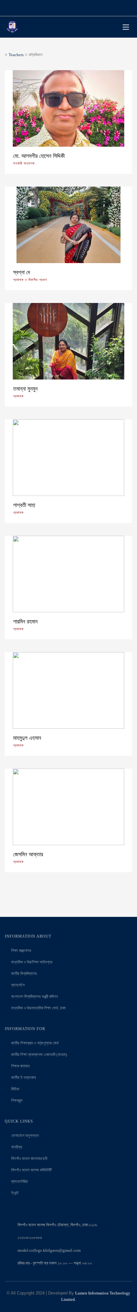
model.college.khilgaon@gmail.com (49, 1250)
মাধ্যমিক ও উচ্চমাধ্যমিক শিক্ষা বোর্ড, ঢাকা (38, 1008)
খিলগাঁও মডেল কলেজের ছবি (29, 1158)
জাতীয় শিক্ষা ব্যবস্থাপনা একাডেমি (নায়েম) (39, 1054)
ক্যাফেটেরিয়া (19, 1181)
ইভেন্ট (14, 1192)
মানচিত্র (16, 1147)
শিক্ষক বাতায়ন (20, 1066)
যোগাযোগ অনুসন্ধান (25, 1135)
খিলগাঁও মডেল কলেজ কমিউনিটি (31, 1170)
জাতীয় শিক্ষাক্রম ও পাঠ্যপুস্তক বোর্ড (35, 1043)
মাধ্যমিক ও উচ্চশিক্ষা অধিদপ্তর (31, 962)
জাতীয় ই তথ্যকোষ (23, 1077)
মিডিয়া (15, 1089)
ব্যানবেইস (18, 985)
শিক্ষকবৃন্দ (16, 1100)
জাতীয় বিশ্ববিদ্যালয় (24, 973)
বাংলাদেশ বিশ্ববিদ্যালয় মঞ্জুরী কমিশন (34, 996)
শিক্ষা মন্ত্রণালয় (21, 950)
